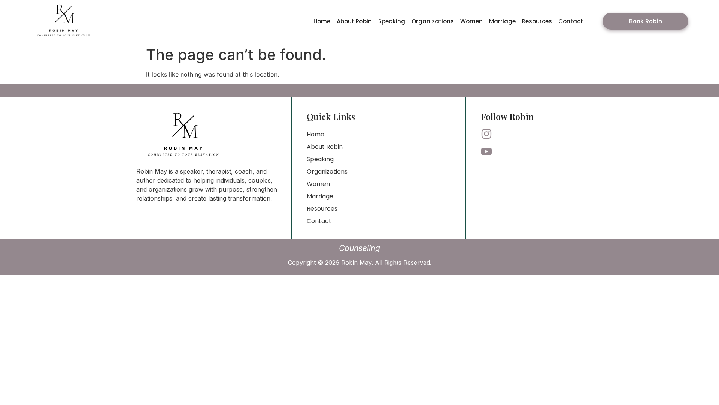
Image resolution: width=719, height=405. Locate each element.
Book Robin (645, 21)
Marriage (502, 21)
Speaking (391, 21)
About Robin (354, 21)
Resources (537, 21)
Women (471, 21)
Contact (570, 21)
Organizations (433, 21)
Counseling (359, 248)
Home (321, 21)
